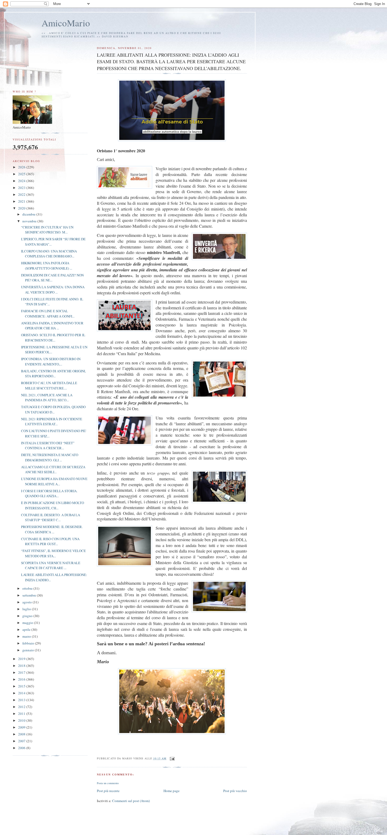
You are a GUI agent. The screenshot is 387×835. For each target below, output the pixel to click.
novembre (29, 221)
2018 (22, 665)
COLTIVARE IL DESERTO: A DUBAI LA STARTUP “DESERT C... (50, 517)
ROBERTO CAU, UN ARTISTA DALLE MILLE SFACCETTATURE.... (49, 385)
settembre (29, 595)
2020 (22, 208)
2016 (22, 679)
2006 (22, 747)
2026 (22, 167)
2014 (22, 693)
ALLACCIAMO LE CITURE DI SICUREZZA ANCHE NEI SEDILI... (53, 470)
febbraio (28, 643)
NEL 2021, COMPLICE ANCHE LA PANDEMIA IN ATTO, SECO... (46, 398)
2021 (22, 201)
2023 (22, 187)
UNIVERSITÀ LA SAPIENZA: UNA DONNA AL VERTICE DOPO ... (53, 290)
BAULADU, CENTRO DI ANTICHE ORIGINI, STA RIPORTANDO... (53, 374)
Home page (171, 790)
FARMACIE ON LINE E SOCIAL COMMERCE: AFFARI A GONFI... (48, 314)
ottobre (27, 588)
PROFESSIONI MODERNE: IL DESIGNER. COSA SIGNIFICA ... (52, 529)
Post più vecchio (235, 790)
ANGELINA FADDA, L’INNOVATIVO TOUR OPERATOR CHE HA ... (52, 326)
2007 (22, 741)
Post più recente (108, 790)
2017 (22, 672)
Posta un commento (108, 783)
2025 (22, 174)
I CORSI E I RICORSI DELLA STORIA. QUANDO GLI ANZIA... (49, 494)
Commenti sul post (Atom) (131, 800)
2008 (22, 734)
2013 (22, 699)
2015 (22, 686)
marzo (27, 636)
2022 (22, 194)
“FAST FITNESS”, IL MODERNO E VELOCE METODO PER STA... (53, 553)
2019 (22, 658)
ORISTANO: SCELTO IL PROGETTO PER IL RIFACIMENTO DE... (53, 338)
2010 (22, 720)
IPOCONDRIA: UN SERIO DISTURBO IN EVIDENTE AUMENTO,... (51, 362)
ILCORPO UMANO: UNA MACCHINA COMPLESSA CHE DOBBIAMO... (49, 254)
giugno (27, 615)
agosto (27, 602)
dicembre (29, 214)
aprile (26, 629)
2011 (22, 713)
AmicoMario (66, 23)
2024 (22, 180)
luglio (27, 609)
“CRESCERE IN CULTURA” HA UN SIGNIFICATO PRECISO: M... (47, 230)
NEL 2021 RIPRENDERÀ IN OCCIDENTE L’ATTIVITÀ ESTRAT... (51, 422)
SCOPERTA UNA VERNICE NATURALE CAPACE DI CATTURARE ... (50, 565)
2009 (22, 727)
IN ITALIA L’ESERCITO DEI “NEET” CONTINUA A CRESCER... (48, 446)
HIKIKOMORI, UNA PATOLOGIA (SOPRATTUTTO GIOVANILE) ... (46, 266)
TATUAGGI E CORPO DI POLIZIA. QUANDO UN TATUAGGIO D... (53, 409)
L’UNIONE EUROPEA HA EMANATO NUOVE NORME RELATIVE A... (54, 481)
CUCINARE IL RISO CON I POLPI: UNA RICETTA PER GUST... (50, 541)
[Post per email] (172, 758)
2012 (22, 706)
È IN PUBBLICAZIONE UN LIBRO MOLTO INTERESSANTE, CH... (52, 505)
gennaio (28, 650)
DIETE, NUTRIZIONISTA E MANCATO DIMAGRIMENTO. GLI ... (49, 457)
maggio (28, 622)
